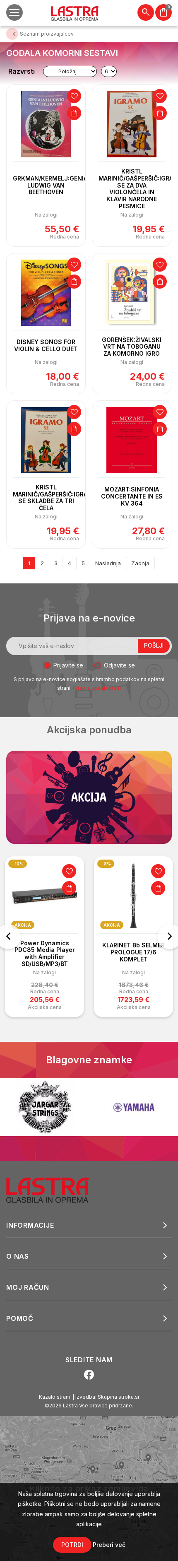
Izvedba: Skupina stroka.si (107, 1397)
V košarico (74, 113)
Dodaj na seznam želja (74, 96)
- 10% (18, 863)
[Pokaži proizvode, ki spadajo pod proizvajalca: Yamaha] (134, 1107)
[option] (44, 936)
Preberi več (109, 1544)
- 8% (106, 863)
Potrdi (72, 1544)
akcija (22, 925)
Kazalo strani (54, 1397)
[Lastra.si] (56, 1189)
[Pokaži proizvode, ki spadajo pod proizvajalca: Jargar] (45, 1107)
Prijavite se (68, 665)
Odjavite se (119, 665)
